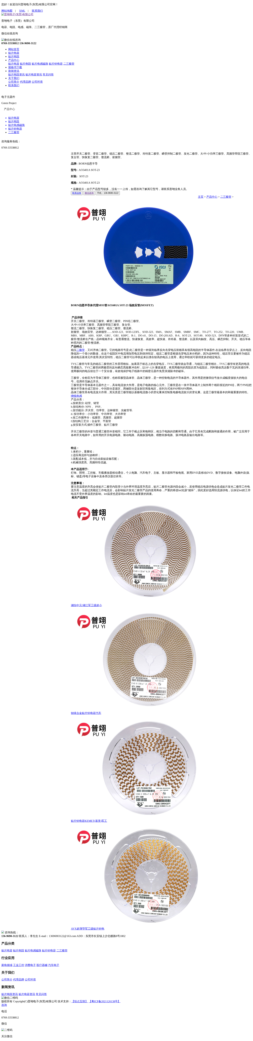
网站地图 (6, 10)
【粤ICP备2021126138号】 (104, 1001)
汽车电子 (53, 965)
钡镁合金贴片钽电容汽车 (86, 713)
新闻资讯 (13, 70)
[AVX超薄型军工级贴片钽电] (140, 925)
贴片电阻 (13, 56)
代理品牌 (25, 81)
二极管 (80, 349)
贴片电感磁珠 (40, 63)
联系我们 (37, 10)
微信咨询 (89, 193)
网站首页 (13, 49)
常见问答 (48, 74)
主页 (200, 196)
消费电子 (30, 965)
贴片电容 (13, 52)
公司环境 (37, 81)
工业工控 (18, 965)
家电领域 (6, 965)
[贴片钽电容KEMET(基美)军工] (140, 817)
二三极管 (68, 63)
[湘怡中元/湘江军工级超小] (140, 602)
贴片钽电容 (56, 63)
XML (22, 10)
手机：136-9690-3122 (107, 193)
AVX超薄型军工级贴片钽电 (87, 928)
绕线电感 (76, 395)
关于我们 (13, 78)
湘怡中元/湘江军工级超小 (86, 605)
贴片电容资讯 (33, 74)
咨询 (4, 1005)
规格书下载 (15, 67)
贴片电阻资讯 (16, 74)
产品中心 (13, 60)
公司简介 (13, 81)
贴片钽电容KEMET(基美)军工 (89, 820)
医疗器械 (42, 965)
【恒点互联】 (79, 1001)
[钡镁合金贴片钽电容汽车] (140, 709)
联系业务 (76, 193)
